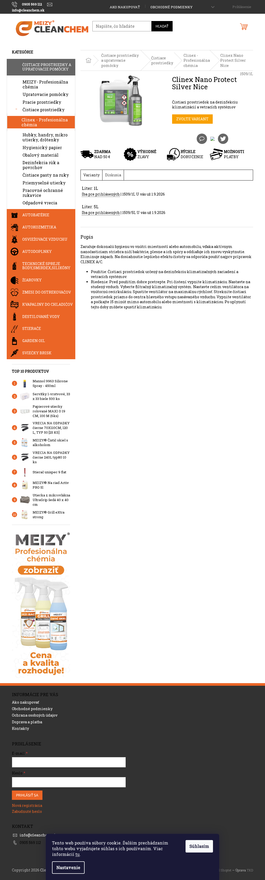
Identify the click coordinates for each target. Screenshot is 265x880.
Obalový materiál (40, 155)
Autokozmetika (39, 227)
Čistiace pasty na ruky (46, 175)
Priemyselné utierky (44, 182)
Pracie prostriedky (42, 102)
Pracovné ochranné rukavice (43, 193)
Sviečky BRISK (36, 352)
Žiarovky (32, 280)
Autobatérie (35, 214)
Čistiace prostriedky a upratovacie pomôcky (46, 67)
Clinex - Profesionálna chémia (44, 122)
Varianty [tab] (91, 174)
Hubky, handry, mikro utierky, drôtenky (45, 137)
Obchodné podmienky (171, 7)
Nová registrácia (27, 805)
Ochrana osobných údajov (34, 715)
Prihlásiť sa (27, 795)
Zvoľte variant (192, 118)
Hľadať (162, 26)
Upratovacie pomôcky (46, 94)
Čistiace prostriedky (44, 109)
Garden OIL (33, 340)
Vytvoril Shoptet (219, 870)
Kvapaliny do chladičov (47, 304)
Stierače (31, 328)
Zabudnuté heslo (27, 811)
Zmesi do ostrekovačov (46, 292)
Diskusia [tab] (113, 174)
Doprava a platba (27, 721)
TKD (250, 870)
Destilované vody (41, 316)
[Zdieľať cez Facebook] (212, 138)
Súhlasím (199, 846)
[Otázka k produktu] (202, 139)
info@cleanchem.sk (38, 835)
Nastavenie (68, 867)
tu (77, 854)
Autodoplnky (37, 251)
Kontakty (20, 728)
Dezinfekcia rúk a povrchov (41, 165)
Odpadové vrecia (40, 202)
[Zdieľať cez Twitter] (223, 138)
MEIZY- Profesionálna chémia (45, 84)
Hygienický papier (42, 147)
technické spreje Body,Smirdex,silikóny (46, 266)
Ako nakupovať (125, 7)
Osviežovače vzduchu (45, 239)
